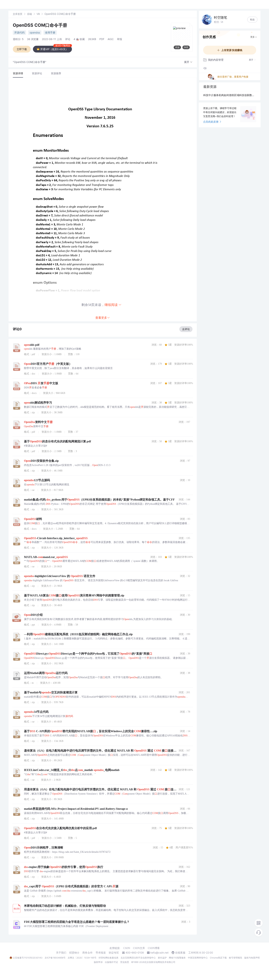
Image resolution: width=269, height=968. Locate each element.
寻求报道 (101, 952)
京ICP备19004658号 (55, 957)
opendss (35, 32)
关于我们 (61, 952)
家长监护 (162, 957)
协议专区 (114, 952)
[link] (17, 13)
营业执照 (124, 962)
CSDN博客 (154, 948)
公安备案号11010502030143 (27, 957)
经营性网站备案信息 (108, 957)
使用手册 (50, 32)
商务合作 (87, 952)
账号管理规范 (235, 957)
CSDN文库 (139, 948)
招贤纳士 (74, 952)
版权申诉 (98, 962)
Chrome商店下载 (218, 957)
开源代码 (19, 32)
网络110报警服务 (177, 957)
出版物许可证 (111, 962)
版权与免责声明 (252, 957)
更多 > (253, 36)
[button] (188, 62)
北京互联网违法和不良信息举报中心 (138, 957)
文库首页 (17, 13)
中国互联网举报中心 (198, 957)
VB (38, 13)
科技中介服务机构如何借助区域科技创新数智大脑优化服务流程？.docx (229, 95)
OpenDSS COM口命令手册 (40, 25)
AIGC (111, 39)
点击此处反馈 (210, 121)
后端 (29, 13)
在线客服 (180, 952)
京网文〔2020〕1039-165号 (82, 957)
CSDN (126, 948)
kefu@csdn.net (159, 952)
